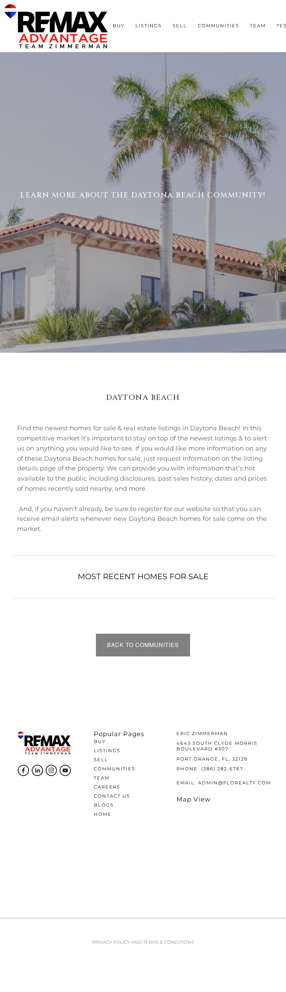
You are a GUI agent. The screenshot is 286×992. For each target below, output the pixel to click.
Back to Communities (143, 645)
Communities (114, 769)
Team (258, 26)
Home (103, 814)
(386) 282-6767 (222, 769)
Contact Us (112, 796)
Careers (107, 787)
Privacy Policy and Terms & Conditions (143, 942)
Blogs (104, 805)
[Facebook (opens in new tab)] (23, 770)
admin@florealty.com (234, 783)
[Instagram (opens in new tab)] (51, 770)
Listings (148, 26)
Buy (100, 742)
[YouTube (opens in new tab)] (65, 770)
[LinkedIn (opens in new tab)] (37, 770)
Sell (101, 760)
